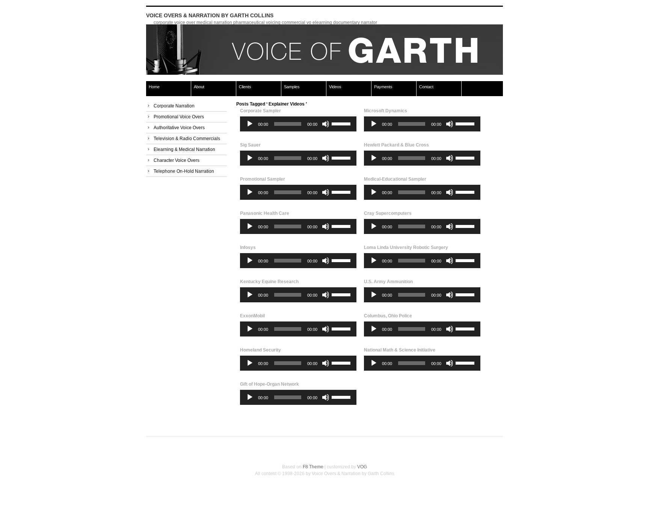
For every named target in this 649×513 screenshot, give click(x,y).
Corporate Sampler (260, 110)
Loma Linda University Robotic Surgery (406, 247)
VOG (362, 466)
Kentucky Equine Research (269, 281)
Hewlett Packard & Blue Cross (396, 145)
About (199, 86)
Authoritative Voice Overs (179, 127)
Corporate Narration (174, 106)
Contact (426, 86)
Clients (245, 86)
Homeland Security (260, 350)
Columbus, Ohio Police (388, 315)
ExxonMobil (252, 315)
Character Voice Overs (176, 160)
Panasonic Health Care (264, 213)
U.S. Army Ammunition (388, 281)
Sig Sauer (250, 145)
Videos (335, 86)
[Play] (250, 124)
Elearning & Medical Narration (184, 149)
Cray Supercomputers (388, 213)
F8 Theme (313, 466)
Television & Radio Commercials (187, 138)
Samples (292, 86)
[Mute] (325, 124)
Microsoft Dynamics (385, 110)
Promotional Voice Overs (179, 116)
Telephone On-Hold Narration (184, 171)
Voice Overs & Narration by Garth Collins (209, 15)
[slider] (342, 123)
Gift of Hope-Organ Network (269, 384)
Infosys (248, 247)
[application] (298, 123)
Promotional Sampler (262, 179)
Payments (383, 86)
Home (154, 86)
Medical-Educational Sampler (395, 179)
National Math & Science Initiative (399, 350)
